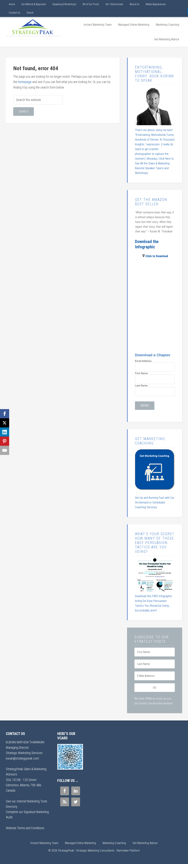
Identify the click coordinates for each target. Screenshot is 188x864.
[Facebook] (4, 413)
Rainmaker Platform (128, 850)
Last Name (141, 385)
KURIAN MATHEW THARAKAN (25, 742)
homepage (25, 82)
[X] (4, 422)
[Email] (4, 450)
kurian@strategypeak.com (22, 758)
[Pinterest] (4, 441)
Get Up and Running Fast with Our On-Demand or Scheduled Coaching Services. (154, 502)
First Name (141, 373)
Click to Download (156, 256)
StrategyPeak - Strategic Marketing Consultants (33, 26)
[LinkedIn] (4, 432)
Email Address (143, 360)
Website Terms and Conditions (25, 828)
